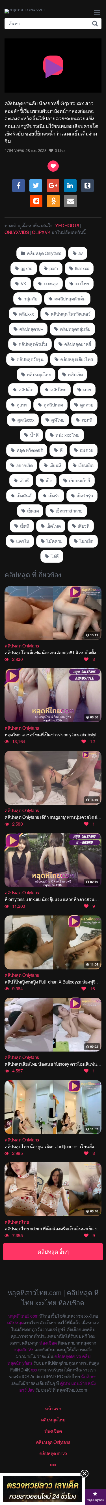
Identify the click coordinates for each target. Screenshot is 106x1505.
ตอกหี (86, 420)
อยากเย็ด (24, 465)
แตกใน (22, 541)
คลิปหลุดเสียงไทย (76, 359)
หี (61, 450)
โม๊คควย (53, 541)
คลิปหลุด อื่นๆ (53, 1251)
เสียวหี (83, 526)
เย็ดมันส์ (24, 495)
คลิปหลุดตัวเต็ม (32, 344)
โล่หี (54, 556)
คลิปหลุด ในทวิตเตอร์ (70, 314)
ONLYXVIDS (17, 232)
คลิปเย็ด (75, 374)
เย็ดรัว (53, 495)
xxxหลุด (50, 283)
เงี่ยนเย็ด (85, 465)
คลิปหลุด (15, 1322)
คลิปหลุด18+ (30, 329)
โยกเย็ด (85, 541)
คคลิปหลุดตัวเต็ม (69, 298)
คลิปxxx (26, 314)
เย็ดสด (32, 510)
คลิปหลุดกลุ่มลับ (74, 329)
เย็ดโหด (53, 526)
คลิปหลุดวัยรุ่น (30, 359)
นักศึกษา (89, 1376)
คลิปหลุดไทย (38, 374)
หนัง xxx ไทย (67, 435)
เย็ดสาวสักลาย (69, 510)
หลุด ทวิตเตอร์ (29, 450)
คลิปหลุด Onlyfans (43, 253)
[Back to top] (96, 1478)
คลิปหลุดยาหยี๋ (77, 344)
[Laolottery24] (42, 1489)
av (80, 253)
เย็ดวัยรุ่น (84, 495)
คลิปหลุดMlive (67, 1356)
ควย (86, 389)
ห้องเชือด (48, 1342)
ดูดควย (86, 404)
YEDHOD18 (67, 225)
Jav (31, 1390)
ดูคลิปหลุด (53, 404)
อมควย (86, 450)
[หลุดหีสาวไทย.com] (24, 11)
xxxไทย (81, 283)
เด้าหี (23, 480)
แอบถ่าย (79, 1383)
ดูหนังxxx (25, 420)
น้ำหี (34, 435)
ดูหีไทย (57, 420)
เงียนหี (55, 465)
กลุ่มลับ (30, 298)
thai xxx (81, 268)
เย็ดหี (24, 526)
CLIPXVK (41, 232)
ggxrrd (26, 268)
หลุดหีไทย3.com (23, 1316)
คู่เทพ (21, 404)
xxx (34, 1369)
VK (23, 283)
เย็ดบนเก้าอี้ (79, 480)
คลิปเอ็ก (26, 389)
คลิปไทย (57, 389)
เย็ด (48, 480)
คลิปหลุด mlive (53, 1453)
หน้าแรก (53, 1408)
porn (53, 268)
